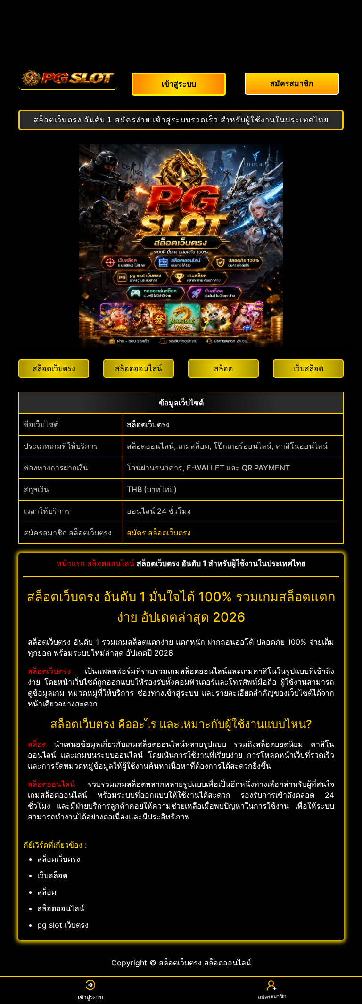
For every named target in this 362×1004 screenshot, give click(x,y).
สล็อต (37, 744)
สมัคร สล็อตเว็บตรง (159, 532)
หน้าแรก (71, 563)
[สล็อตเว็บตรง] (67, 78)
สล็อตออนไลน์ (110, 563)
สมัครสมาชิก (271, 998)
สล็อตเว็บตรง (148, 424)
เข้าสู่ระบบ (90, 997)
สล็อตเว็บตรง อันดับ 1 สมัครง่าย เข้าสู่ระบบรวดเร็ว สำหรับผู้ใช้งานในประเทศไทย (181, 120)
